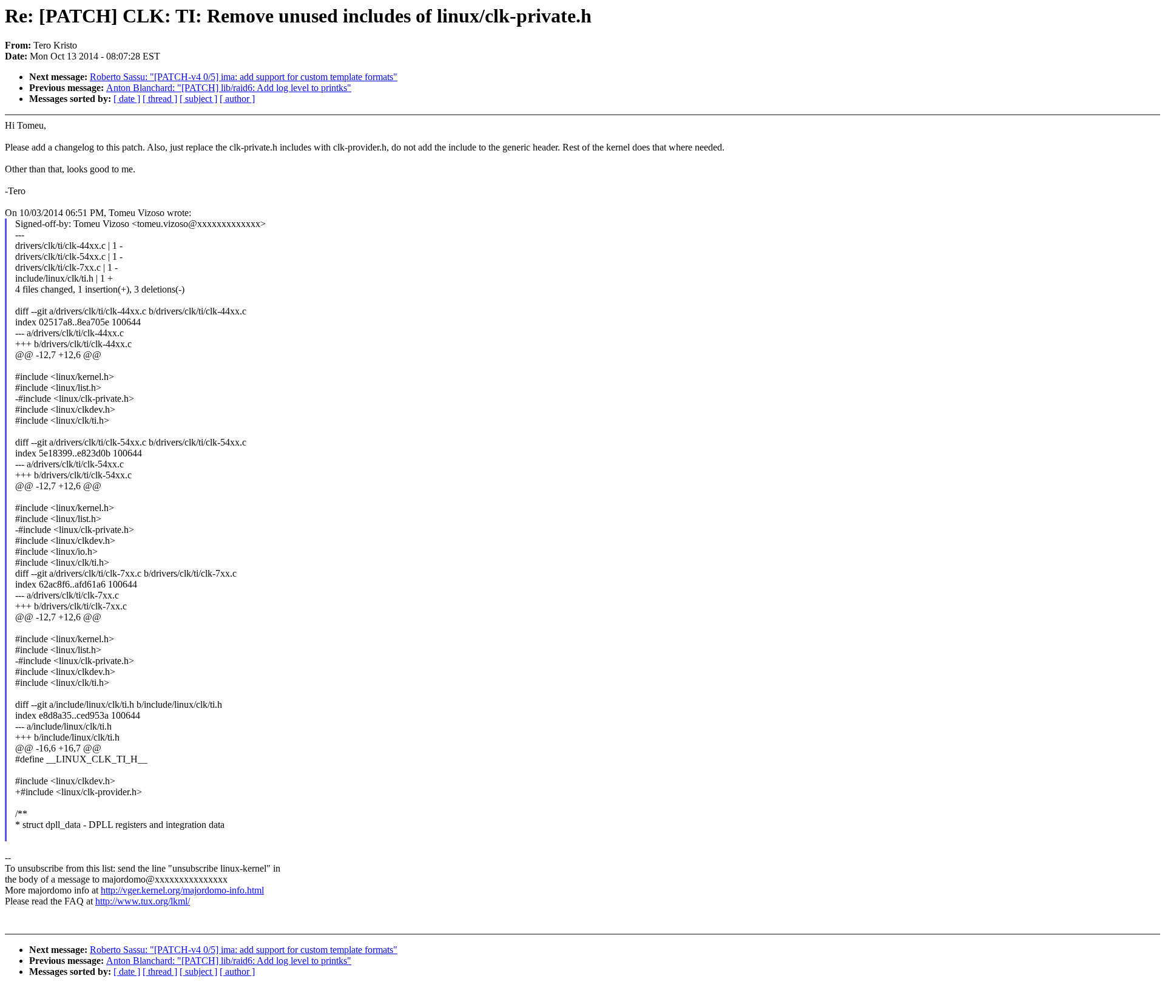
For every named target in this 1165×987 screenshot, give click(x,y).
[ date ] (126, 98)
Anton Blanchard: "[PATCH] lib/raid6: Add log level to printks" (228, 88)
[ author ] (237, 98)
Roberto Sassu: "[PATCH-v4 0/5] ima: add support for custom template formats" (243, 77)
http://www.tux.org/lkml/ (142, 901)
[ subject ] (198, 98)
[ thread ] (160, 98)
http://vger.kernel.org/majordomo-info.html (182, 890)
